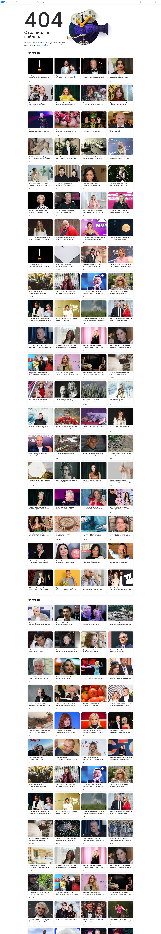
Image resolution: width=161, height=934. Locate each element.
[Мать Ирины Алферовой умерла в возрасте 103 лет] (67, 474)
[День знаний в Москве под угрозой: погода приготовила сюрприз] (120, 178)
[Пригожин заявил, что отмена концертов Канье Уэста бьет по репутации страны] (93, 690)
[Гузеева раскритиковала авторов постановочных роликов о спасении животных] (93, 555)
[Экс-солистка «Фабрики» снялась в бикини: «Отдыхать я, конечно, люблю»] (67, 366)
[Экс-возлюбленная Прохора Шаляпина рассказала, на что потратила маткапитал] (67, 97)
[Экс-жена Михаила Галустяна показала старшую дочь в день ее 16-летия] (67, 339)
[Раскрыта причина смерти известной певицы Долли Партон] (93, 778)
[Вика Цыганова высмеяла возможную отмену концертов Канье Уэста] (120, 151)
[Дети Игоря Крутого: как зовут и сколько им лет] (120, 124)
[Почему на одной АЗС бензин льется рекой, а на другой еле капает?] (67, 609)
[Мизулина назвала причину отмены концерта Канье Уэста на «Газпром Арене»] (93, 339)
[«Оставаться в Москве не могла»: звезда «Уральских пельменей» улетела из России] (120, 859)
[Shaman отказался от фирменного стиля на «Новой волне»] (40, 124)
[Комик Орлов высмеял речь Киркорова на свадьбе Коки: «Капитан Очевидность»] (67, 205)
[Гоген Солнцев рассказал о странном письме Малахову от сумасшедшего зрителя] (93, 124)
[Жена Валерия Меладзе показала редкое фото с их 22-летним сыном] (120, 312)
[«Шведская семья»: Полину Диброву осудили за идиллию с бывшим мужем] (40, 366)
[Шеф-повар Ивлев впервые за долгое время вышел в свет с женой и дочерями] (120, 501)
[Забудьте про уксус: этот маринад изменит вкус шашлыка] (120, 663)
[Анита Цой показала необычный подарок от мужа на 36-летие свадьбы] (120, 805)
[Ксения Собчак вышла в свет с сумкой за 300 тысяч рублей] (40, 690)
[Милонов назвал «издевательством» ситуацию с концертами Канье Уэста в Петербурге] (67, 859)
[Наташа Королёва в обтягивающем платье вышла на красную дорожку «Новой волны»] (120, 70)
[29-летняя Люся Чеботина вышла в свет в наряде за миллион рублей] (93, 232)
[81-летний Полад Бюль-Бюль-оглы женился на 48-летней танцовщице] (120, 752)
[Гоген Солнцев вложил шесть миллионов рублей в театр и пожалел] (67, 805)
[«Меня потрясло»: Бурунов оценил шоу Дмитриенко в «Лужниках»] (40, 447)
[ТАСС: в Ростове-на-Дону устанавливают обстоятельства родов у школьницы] (40, 151)
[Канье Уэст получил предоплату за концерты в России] (93, 609)
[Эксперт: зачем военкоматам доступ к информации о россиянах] (120, 366)
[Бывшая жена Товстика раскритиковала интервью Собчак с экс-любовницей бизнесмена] (93, 178)
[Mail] (2, 2)
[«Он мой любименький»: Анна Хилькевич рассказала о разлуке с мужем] (120, 582)
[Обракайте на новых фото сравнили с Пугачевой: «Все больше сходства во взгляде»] (67, 393)
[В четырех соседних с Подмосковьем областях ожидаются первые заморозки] (40, 285)
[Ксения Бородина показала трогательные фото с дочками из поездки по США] (93, 474)
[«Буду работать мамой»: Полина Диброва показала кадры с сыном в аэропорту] (120, 97)
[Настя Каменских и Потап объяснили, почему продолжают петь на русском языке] (40, 528)
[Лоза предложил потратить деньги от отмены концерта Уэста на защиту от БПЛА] (120, 528)
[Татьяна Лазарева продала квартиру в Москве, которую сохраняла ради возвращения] (40, 205)
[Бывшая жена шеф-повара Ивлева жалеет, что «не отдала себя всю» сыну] (40, 805)
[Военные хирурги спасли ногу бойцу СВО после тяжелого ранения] (93, 528)
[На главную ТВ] (5, 2)
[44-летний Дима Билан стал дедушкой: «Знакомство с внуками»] (67, 725)
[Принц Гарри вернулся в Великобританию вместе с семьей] (40, 609)
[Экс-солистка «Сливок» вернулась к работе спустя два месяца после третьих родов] (93, 501)
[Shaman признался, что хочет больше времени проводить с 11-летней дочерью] (40, 725)
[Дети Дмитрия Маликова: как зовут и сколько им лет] (93, 752)
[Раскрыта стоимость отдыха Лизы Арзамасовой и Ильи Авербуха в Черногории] (93, 258)
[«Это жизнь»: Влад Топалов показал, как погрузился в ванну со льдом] (93, 285)
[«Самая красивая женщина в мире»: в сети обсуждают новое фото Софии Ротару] (40, 393)
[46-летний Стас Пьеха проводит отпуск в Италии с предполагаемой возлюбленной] (67, 312)
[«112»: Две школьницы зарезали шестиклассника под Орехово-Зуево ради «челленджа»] (40, 70)
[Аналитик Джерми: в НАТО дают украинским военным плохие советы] (40, 474)
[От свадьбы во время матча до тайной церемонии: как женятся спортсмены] (120, 636)
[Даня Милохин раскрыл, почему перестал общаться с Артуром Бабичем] (67, 151)
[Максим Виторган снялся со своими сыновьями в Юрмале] (40, 420)
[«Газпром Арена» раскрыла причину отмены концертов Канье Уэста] (120, 609)
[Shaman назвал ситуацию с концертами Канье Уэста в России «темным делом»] (67, 501)
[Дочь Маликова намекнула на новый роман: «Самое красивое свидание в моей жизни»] (40, 312)
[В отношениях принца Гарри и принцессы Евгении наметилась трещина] (120, 778)
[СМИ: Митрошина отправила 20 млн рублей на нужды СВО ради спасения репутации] (40, 232)
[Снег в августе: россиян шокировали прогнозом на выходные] (93, 393)
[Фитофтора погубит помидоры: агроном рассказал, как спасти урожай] (93, 805)
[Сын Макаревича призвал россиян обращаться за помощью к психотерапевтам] (40, 97)
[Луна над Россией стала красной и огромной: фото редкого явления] (120, 232)
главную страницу (42, 45)
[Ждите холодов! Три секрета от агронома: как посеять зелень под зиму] (67, 690)
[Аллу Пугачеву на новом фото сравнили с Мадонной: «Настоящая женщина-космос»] (120, 285)
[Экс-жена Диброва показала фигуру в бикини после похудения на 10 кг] (120, 420)
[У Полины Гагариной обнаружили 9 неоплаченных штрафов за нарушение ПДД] (40, 555)
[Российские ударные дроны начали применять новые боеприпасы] (67, 447)
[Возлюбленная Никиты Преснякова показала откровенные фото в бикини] (40, 859)
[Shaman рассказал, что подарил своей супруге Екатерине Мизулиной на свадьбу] (93, 725)
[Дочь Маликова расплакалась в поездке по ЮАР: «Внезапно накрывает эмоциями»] (40, 832)
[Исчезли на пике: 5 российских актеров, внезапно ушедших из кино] (93, 447)
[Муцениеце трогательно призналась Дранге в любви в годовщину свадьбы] (67, 178)
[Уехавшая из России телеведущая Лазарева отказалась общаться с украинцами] (120, 393)
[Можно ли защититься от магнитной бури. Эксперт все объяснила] (93, 582)
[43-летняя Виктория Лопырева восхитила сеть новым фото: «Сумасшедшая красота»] (40, 582)
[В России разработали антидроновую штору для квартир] (67, 258)
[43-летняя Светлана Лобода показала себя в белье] (67, 778)
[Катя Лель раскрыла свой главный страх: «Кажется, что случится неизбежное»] (40, 501)
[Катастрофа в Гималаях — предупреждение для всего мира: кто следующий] (120, 725)
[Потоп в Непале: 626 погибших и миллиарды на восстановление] (120, 447)
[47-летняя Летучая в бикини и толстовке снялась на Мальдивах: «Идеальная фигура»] (40, 663)
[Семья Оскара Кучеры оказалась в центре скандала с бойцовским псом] (93, 70)
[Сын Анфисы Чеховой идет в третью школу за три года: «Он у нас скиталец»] (93, 205)
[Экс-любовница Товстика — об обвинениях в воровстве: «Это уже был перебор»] (93, 366)
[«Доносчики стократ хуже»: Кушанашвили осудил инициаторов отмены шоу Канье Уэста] (40, 752)
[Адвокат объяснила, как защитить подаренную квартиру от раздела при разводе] (120, 474)
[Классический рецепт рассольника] (67, 528)
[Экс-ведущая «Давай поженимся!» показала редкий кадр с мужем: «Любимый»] (120, 832)
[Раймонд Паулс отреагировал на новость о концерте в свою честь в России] (40, 778)
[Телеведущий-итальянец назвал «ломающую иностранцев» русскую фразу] (120, 555)
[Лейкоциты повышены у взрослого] (40, 636)
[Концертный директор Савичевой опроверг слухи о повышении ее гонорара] (67, 832)
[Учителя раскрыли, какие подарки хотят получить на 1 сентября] (93, 636)
